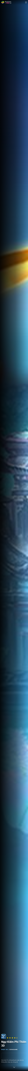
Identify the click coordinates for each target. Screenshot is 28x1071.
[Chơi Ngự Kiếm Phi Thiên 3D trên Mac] (14, 1055)
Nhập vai (4, 1049)
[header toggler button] (26, 2)
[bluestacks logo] (6, 2)
